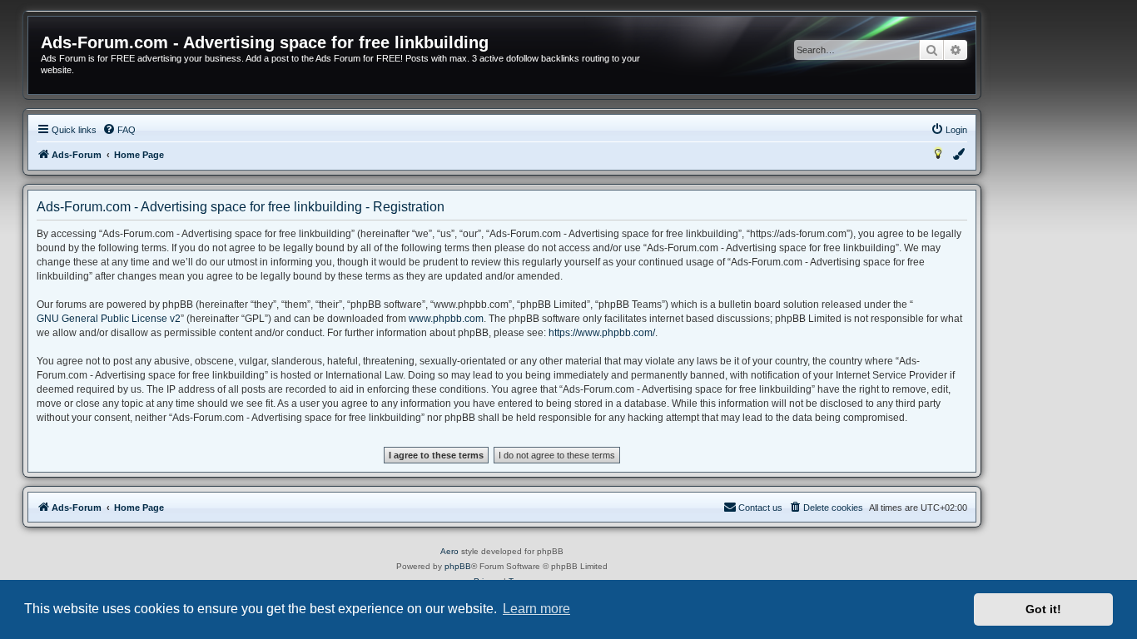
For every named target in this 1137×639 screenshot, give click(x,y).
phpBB (457, 566)
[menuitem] (119, 130)
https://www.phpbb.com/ (602, 333)
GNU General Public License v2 (109, 318)
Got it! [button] (1043, 609)
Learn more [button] (536, 609)
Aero (449, 551)
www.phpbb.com (446, 318)
